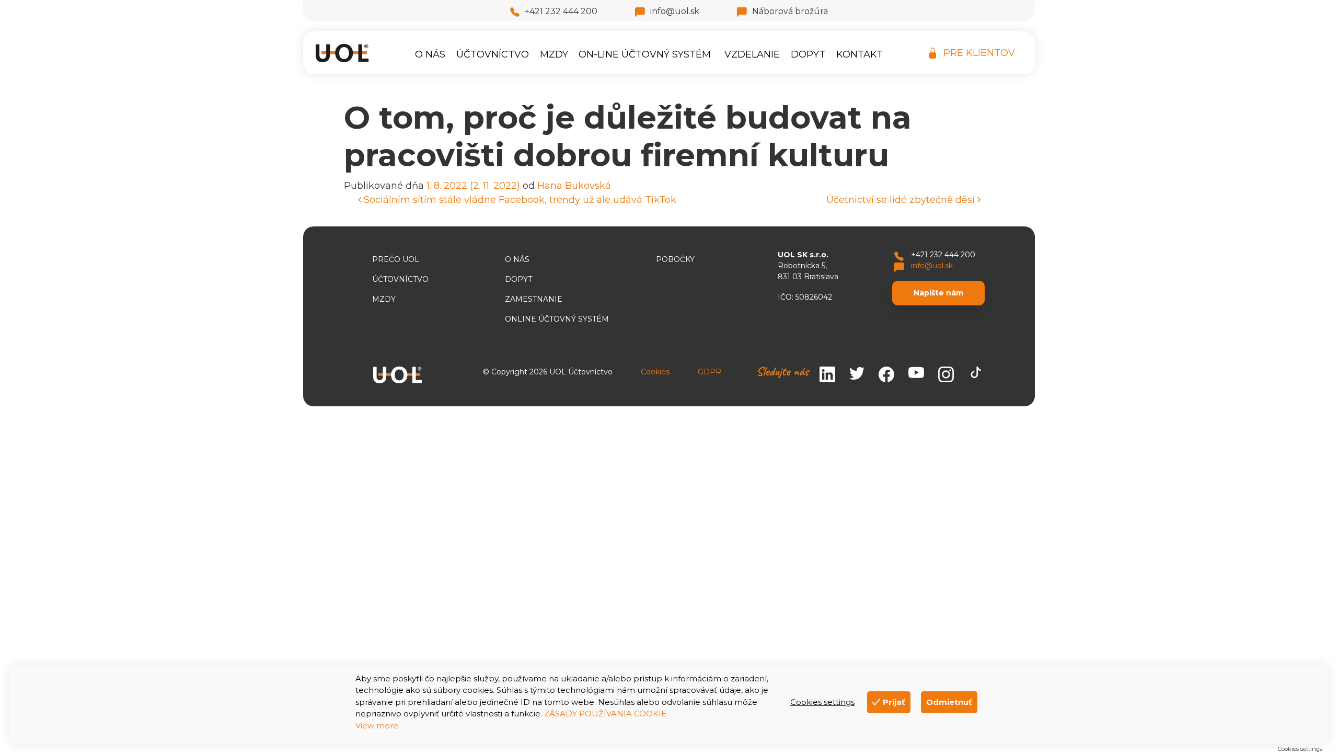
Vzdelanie (752, 54)
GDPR (709, 371)
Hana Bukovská (574, 185)
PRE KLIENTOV (979, 53)
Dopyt (808, 54)
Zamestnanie (533, 299)
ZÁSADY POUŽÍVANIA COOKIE (605, 713)
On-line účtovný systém (645, 54)
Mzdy (554, 54)
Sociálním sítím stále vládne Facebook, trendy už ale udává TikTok (518, 200)
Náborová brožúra (790, 11)
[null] (916, 375)
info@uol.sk (674, 11)
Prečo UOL (395, 259)
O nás (430, 54)
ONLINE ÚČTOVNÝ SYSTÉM (557, 319)
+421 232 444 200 (561, 11)
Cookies (655, 371)
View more (376, 726)
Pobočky (675, 259)
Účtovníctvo (492, 54)
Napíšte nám (938, 293)
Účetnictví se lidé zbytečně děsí (901, 200)
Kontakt (859, 54)
